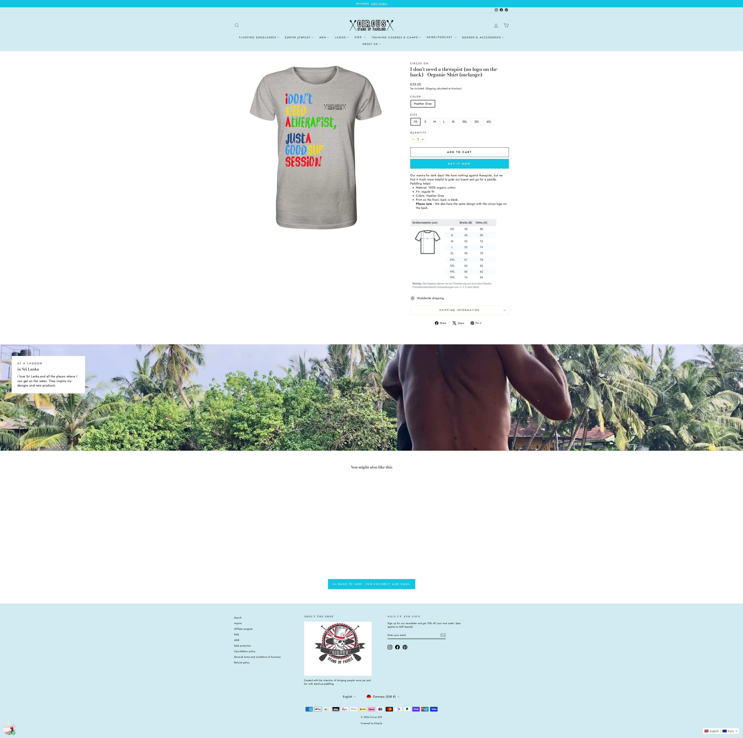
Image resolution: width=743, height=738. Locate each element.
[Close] (425, 323)
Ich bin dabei (342, 404)
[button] (721, 731)
